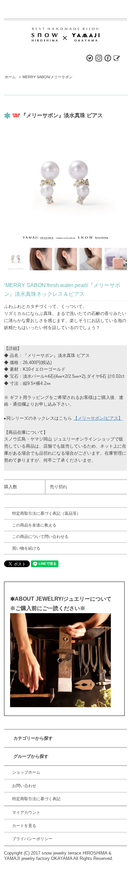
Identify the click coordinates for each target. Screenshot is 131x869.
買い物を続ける (26, 548)
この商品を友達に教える (34, 525)
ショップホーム (26, 772)
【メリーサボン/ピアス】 (98, 418)
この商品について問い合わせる (40, 536)
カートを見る (24, 825)
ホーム (10, 77)
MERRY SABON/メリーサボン (48, 77)
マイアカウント (26, 812)
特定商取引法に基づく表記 (36, 798)
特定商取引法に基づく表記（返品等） (46, 513)
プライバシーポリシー (32, 838)
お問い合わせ (24, 785)
